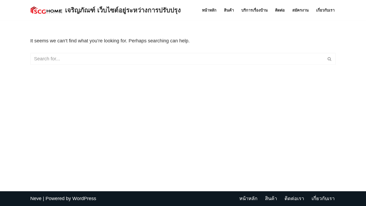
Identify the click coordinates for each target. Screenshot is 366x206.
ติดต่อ (280, 10)
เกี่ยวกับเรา (325, 10)
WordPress (84, 198)
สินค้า (229, 10)
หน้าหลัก (209, 10)
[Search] (330, 59)
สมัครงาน (300, 10)
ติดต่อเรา (294, 198)
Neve (36, 198)
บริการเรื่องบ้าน (254, 10)
